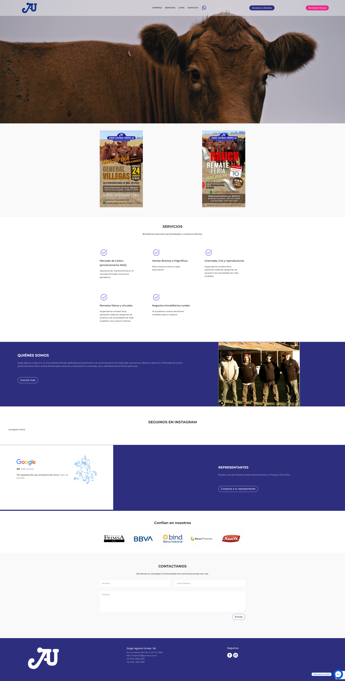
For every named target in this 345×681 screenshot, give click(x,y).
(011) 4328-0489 (137, 659)
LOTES (181, 7)
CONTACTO (192, 7)
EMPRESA (157, 7)
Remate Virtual (317, 8)
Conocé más (27, 380)
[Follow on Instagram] (235, 655)
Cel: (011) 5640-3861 (136, 662)
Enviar (239, 616)
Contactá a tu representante (238, 488)
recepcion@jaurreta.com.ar (144, 655)
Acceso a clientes (262, 8)
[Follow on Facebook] (229, 655)
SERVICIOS (170, 7)
